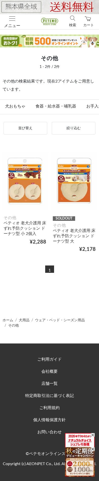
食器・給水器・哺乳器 (56, 106)
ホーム (8, 320)
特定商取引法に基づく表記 (49, 396)
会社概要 (49, 371)
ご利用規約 (49, 408)
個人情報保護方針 (49, 420)
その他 (13, 325)
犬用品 (24, 320)
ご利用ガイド (49, 359)
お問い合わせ (49, 432)
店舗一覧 (49, 384)
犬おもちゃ (15, 106)
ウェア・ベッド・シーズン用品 (60, 320)
